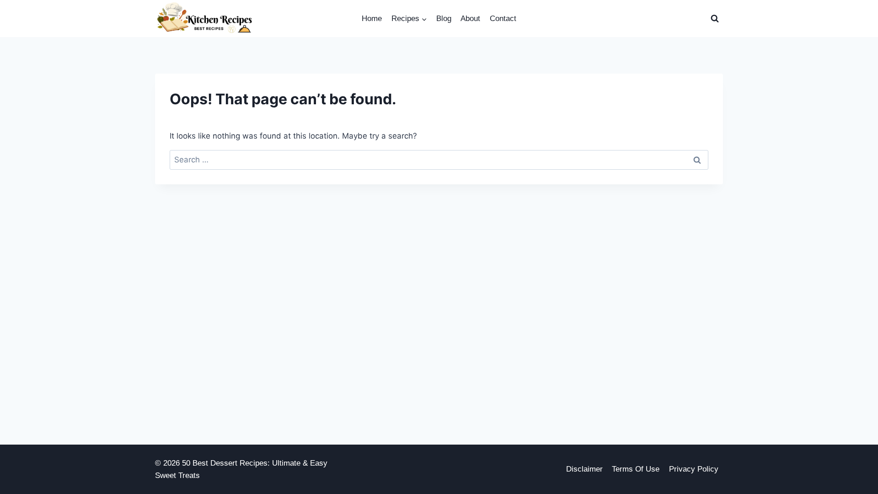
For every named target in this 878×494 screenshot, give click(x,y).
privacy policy (693, 469)
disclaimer (584, 469)
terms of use (635, 469)
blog (443, 18)
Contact (503, 18)
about (470, 18)
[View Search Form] (715, 19)
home (372, 18)
